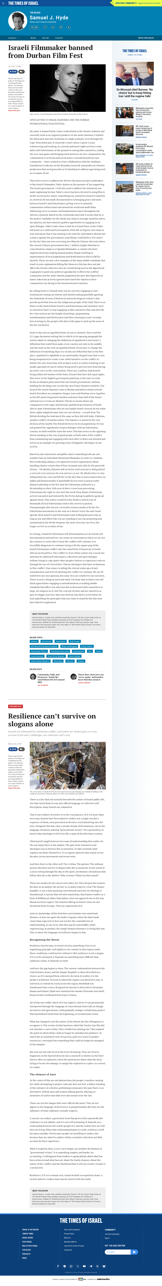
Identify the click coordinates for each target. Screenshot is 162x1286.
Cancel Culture (86, 646)
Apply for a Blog (146, 38)
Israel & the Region (30, 1230)
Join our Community (126, 3)
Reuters (142, 157)
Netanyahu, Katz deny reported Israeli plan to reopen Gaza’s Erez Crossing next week (144, 186)
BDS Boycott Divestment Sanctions (44, 646)
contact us (68, 1250)
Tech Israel (27, 1242)
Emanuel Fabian (141, 137)
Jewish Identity (74, 656)
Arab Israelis (74, 641)
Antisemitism (60, 641)
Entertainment (78, 651)
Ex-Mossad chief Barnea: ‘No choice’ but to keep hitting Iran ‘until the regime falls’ (135, 93)
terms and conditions (72, 1230)
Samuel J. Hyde (49, 18)
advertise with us (70, 1242)
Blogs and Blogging (69, 646)
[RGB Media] (82, 1279)
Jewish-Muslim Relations (40, 661)
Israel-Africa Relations (56, 656)
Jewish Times (27, 1234)
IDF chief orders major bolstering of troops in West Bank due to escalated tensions (144, 130)
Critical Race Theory (38, 651)
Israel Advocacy (37, 656)
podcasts (26, 1254)
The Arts (70, 661)
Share (14, 72)
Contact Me (59, 38)
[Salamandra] (103, 1279)
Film (90, 651)
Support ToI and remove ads (149, 3)
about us (67, 1238)
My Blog (33, 38)
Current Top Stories (135, 55)
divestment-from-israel (60, 651)
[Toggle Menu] (3, 3)
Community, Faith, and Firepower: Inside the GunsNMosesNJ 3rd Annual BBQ (51, 678)
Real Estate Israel (30, 1246)
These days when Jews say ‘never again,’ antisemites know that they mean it (91, 677)
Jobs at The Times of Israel (74, 1246)
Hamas (98, 651)
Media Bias (58, 661)
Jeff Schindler (43, 685)
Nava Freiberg (141, 155)
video (24, 1258)
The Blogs (35, 12)
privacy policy (69, 1234)
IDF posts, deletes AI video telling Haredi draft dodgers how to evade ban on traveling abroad (144, 168)
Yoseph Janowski (84, 683)
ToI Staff (134, 100)
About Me (45, 38)
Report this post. (14, 110)
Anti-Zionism (46, 641)
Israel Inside (27, 1238)
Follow (34, 27)
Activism (34, 641)
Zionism (81, 661)
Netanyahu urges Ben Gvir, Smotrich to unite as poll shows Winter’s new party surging (144, 112)
